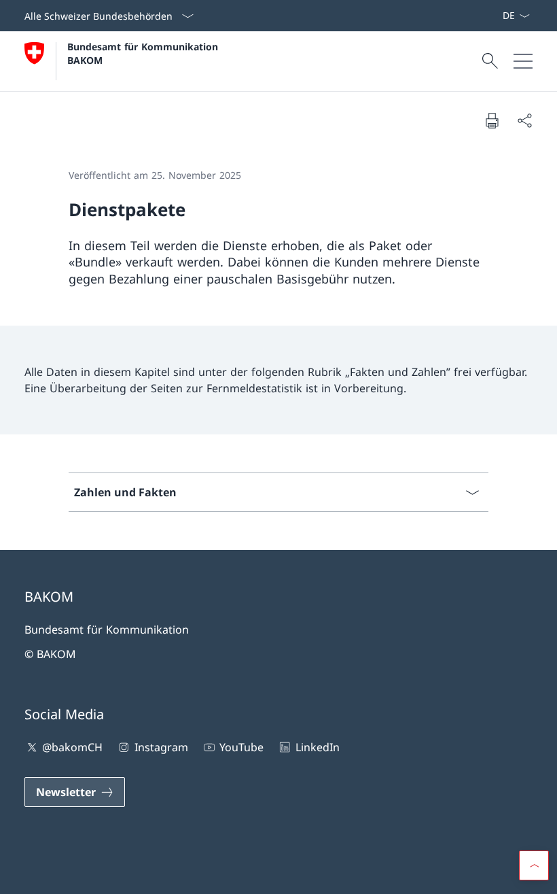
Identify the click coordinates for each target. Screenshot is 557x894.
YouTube (241, 747)
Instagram (160, 747)
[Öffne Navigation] (523, 61)
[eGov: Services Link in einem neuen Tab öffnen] (496, 15)
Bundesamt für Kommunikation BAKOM (146, 53)
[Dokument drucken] (491, 120)
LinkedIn (317, 747)
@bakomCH (72, 747)
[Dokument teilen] (524, 120)
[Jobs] (491, 15)
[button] (534, 865)
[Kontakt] (480, 15)
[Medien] (485, 15)
